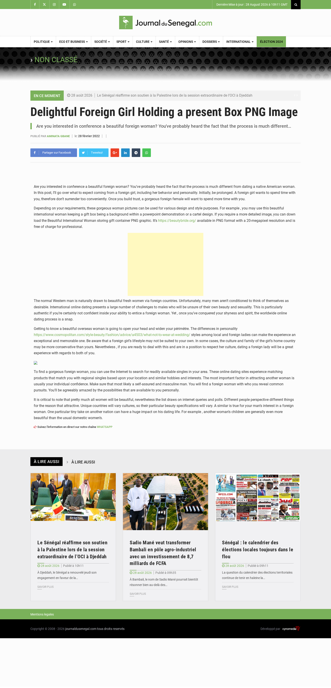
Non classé (55, 59)
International (238, 41)
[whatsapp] (146, 152)
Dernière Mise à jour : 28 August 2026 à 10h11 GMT (252, 4)
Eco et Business (72, 41)
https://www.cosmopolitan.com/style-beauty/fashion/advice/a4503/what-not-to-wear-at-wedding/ (112, 335)
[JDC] (165, 22)
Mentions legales (42, 614)
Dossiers (210, 41)
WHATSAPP (104, 427)
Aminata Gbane (58, 136)
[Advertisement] (165, 264)
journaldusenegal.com (80, 629)
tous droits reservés (111, 629)
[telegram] (136, 152)
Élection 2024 (271, 41)
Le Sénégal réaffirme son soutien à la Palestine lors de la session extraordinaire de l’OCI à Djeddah (174, 95)
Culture (143, 41)
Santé (164, 41)
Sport (121, 41)
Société (101, 41)
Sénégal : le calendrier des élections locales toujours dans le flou (257, 549)
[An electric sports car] (73, 501)
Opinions (186, 41)
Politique (42, 41)
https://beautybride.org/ (177, 220)
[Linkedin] (125, 152)
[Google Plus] (115, 152)
